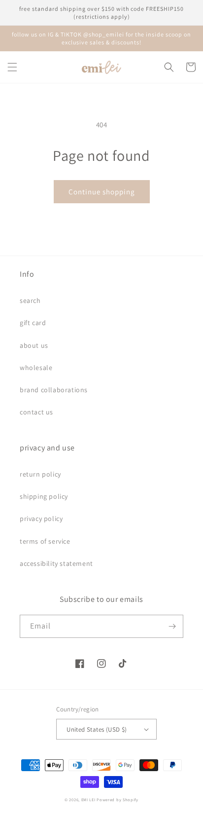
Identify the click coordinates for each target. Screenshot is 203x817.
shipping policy (44, 496)
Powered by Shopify (117, 799)
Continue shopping (101, 191)
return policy (40, 474)
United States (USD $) (97, 729)
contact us (36, 412)
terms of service (45, 541)
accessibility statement (56, 563)
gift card (33, 322)
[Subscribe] (172, 626)
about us (34, 345)
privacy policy (41, 518)
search (30, 300)
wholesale (36, 367)
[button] (12, 67)
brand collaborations (54, 389)
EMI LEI (88, 799)
